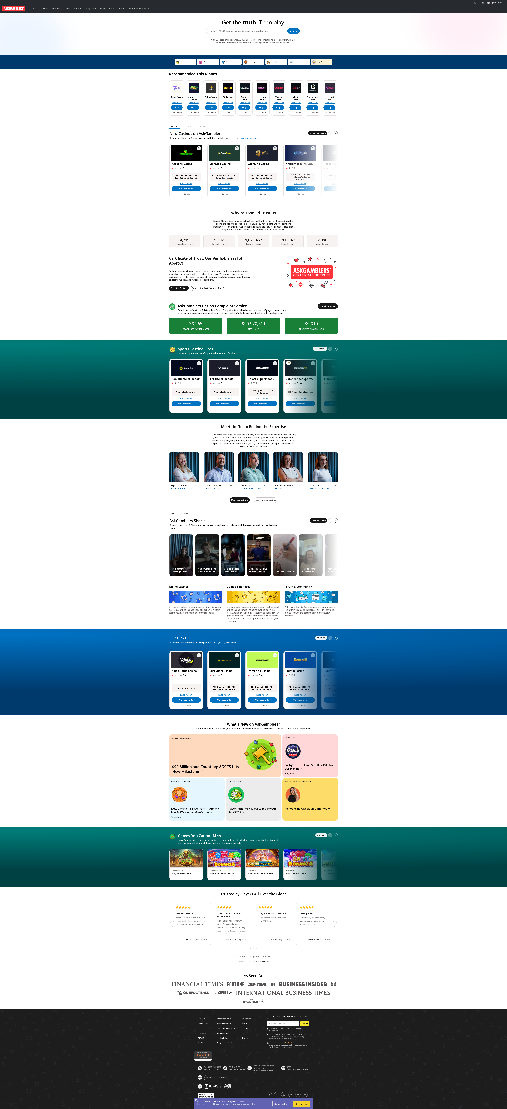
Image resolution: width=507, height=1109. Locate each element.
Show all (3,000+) (318, 133)
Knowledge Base (224, 1018)
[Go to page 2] (253, 948)
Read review (177, 103)
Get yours (289, 773)
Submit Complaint (224, 1023)
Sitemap (245, 1038)
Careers (245, 1033)
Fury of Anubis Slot (181, 873)
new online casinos (248, 138)
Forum (201, 1038)
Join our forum (292, 612)
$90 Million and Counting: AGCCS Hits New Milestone (205, 769)
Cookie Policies (291, 1043)
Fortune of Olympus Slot (260, 873)
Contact (245, 1028)
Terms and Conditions (226, 1028)
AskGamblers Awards (138, 8)
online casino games (237, 609)
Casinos (201, 1018)
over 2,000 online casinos (181, 609)
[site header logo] (13, 8)
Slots (200, 1028)
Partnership (246, 1018)
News (200, 1042)
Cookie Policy (222, 1038)
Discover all (320, 348)
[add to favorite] (199, 148)
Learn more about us (266, 500)
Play (177, 107)
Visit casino (184, 188)
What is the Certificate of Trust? (208, 288)
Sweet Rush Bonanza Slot (223, 873)
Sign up (305, 1024)
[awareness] (212, 1086)
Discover (321, 835)
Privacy (278, 1043)
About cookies (281, 1104)
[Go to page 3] (256, 948)
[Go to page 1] (250, 948)
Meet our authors (239, 500)
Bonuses (202, 1033)
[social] (269, 1094)
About (244, 1023)
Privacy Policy (222, 1033)
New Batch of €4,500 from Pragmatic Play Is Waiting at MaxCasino (195, 810)
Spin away (176, 817)
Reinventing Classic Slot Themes (306, 808)
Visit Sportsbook (185, 403)
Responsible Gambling (226, 1042)
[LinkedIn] (196, 485)
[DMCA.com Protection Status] (206, 1096)
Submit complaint (327, 306)
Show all (321, 637)
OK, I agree (301, 1104)
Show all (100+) (318, 520)
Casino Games (204, 1023)
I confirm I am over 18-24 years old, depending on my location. (288, 1029)
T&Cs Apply (177, 112)
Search (293, 31)
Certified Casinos (179, 288)
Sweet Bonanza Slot (296, 873)
